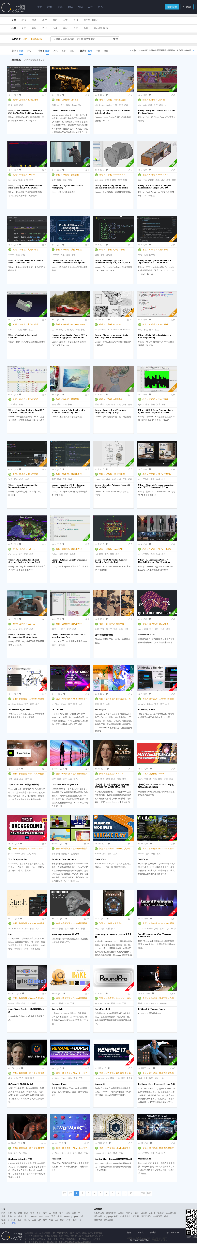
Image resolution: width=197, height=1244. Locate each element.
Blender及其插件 (123, 848)
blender (98, 854)
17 (88, 918)
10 (131, 1193)
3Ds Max (119, 774)
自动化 (109, 255)
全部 (23, 28)
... (137, 1193)
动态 (76, 779)
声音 (97, 929)
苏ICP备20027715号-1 (139, 1240)
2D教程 (22, 100)
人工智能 (145, 479)
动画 (119, 779)
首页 (39, 7)
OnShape (55, 255)
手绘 (59, 404)
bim (96, 180)
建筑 (157, 180)
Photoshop (118, 324)
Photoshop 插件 (36, 848)
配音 (113, 929)
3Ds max (74, 100)
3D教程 (65, 100)
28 (174, 993)
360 (103, 479)
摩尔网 (136, 1216)
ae (9, 704)
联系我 (153, 1232)
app (58, 629)
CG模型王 (157, 1216)
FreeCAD (12, 330)
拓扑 (83, 929)
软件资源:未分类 (123, 699)
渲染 (113, 779)
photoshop (102, 330)
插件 (151, 629)
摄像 (59, 180)
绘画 (65, 404)
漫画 (130, 404)
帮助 (188, 7)
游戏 (126, 105)
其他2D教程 (33, 100)
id (121, 330)
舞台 (59, 779)
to (8, 1220)
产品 (119, 479)
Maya (161, 774)
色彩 (72, 330)
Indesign (126, 330)
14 (88, 844)
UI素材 (144, 1213)
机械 (125, 180)
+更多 (13, 1223)
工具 (162, 629)
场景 (51, 1220)
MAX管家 (108, 1220)
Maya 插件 (163, 624)
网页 (10, 105)
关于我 (140, 1232)
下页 (143, 1193)
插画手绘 (75, 399)
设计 (163, 180)
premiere (163, 1003)
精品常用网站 (90, 20)
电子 (20, 1220)
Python (11, 255)
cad (96, 554)
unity (145, 105)
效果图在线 (125, 1216)
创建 (157, 1078)
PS (15, 1216)
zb (150, 779)
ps (96, 330)
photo (76, 1216)
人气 (56, 51)
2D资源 (109, 923)
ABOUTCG (99, 1213)
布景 (70, 779)
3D (39, 1220)
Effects (20, 704)
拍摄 (65, 180)
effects (63, 1153)
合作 (75, 20)
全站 (25, 39)
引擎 (115, 105)
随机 (80, 1153)
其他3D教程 (33, 324)
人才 (65, 20)
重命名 (129, 1078)
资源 (34, 20)
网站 (54, 20)
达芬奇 (55, 330)
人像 (124, 404)
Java (10, 404)
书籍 (102, 629)
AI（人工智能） (165, 474)
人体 (162, 1078)
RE (80, 1220)
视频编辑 (75, 854)
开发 (156, 105)
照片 (45, 1220)
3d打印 (121, 1213)
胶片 (32, 1078)
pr (175, 929)
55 (45, 1143)
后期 (67, 330)
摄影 (54, 180)
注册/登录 (172, 6)
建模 (114, 180)
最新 (47, 51)
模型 (151, 1078)
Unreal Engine (120, 100)
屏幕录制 (56, 854)
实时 (65, 779)
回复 (72, 51)
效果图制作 (111, 1213)
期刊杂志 (110, 624)
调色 (61, 330)
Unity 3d (161, 100)
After (14, 704)
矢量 (97, 704)
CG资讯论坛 (36, 39)
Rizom (74, 105)
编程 (16, 105)
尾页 (149, 1193)
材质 (166, 779)
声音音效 (118, 923)
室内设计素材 (132, 1213)
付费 (98, 51)
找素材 (160, 1213)
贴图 (54, 105)
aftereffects (153, 1003)
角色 (102, 779)
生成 (158, 479)
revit (101, 180)
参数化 (108, 180)
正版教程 (110, 774)
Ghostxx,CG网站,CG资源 (13, 8)
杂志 (97, 629)
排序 (123, 1078)
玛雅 (146, 629)
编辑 (16, 779)
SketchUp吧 (171, 1213)
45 (174, 1068)
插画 (54, 404)
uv (58, 105)
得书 (166, 1216)
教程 (23, 20)
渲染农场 (98, 1216)
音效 (102, 929)
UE (96, 105)
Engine (109, 105)
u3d (139, 105)
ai (165, 105)
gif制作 (152, 1213)
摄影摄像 (75, 175)
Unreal (102, 105)
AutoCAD (118, 549)
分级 (78, 330)
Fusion (97, 479)
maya (140, 629)
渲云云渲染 (146, 1216)
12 (131, 319)
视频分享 (65, 854)
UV (79, 105)
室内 (107, 554)
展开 (63, 105)
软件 (63, 629)
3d (20, 1153)
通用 (90, 51)
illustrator (115, 330)
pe (172, 929)
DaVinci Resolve (78, 324)
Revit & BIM (119, 175)
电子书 (109, 629)
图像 (153, 479)
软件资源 (153, 624)
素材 (108, 929)
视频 (153, 554)
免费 (106, 51)
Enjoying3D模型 (111, 1216)
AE (56, 1220)
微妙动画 (98, 1220)
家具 (61, 1213)
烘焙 (29, 1003)
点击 (64, 51)
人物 (119, 404)
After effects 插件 (36, 699)
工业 (125, 479)
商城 (44, 20)
